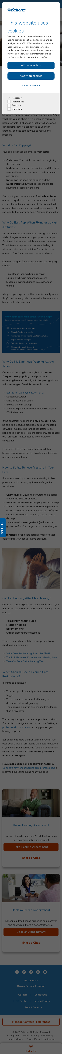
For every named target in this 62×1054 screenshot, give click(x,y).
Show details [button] (29, 85)
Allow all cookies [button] (31, 76)
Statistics (16, 105)
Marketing (16, 109)
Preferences (17, 101)
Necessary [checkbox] (16, 97)
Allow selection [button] (31, 65)
